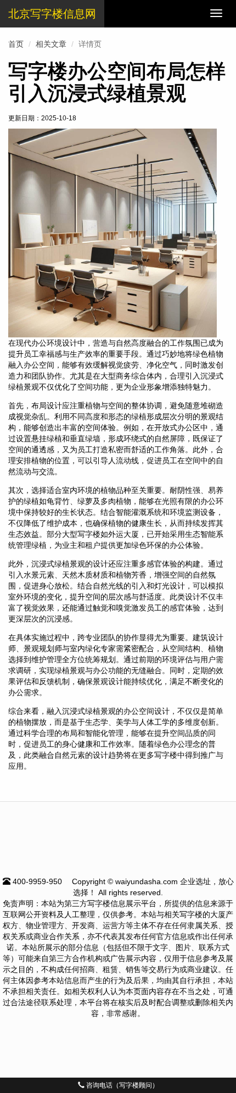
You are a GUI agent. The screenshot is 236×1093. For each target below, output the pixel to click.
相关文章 (51, 44)
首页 (16, 44)
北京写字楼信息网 (52, 14)
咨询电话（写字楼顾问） (122, 1085)
